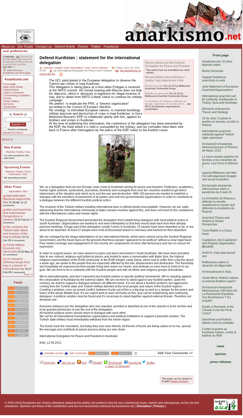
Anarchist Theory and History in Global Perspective (216, 221)
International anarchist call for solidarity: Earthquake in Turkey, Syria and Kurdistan (219, 99)
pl (8, 61)
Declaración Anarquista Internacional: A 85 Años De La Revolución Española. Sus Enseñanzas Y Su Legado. (219, 294)
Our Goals (25, 46)
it (30, 56)
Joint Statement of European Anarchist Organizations (220, 88)
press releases (220, 362)
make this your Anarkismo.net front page (17, 71)
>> (14, 67)
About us (8, 46)
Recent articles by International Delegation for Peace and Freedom (167, 64)
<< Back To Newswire (117, 366)
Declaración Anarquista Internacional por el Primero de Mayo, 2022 (220, 147)
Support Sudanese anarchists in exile (214, 79)
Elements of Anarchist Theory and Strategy (216, 110)
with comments (78, 353)
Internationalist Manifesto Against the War (17, 199)
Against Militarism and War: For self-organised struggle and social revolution (219, 176)
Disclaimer (144, 406)
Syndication (10, 106)
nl (29, 59)
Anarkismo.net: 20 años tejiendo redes (217, 63)
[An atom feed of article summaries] (18, 288)
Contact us (44, 46)
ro (15, 64)
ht (17, 61)
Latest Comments (13, 92)
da (10, 64)
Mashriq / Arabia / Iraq (18, 152)
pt (4, 59)
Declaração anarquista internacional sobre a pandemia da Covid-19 (217, 189)
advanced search (13, 132)
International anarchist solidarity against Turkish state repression (218, 134)
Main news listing (13, 86)
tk (8, 59)
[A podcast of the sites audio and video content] (18, 331)
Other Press (12, 187)
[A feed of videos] (18, 297)
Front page (9, 84)
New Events (12, 147)
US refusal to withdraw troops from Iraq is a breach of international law (16, 264)
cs (31, 61)
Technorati (115, 363)
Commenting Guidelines (17, 95)
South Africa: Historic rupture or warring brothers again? (220, 279)
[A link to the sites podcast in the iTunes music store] (18, 335)
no (24, 59)
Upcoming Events (17, 167)
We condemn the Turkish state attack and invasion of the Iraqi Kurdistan (15, 232)
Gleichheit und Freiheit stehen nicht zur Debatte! (218, 321)
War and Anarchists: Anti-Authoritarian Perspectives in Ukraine (17, 214)
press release (100, 67)
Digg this (49, 363)
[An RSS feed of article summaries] (18, 309)
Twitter (96, 46)
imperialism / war (80, 67)
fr (22, 56)
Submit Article (65, 46)
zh (26, 61)
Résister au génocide (156, 93)
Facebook (111, 46)
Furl (84, 363)
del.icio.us (68, 363)
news (220, 346)
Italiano (175, 381)
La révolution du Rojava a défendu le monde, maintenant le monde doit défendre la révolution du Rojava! (218, 205)
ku (21, 61)
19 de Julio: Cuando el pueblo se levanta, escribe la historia (220, 122)
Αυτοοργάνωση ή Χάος (216, 271)
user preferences (15, 51)
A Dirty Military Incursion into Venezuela (14, 248)
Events (83, 46)
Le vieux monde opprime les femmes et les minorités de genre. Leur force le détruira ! (220, 161)
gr (20, 59)
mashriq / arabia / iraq (56, 67)
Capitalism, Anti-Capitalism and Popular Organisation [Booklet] (219, 243)
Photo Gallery (11, 101)
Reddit (97, 363)
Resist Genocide (154, 85)
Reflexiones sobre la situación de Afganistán (217, 264)
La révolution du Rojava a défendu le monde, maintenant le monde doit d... (165, 102)
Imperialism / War (18, 174)
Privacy (159, 406)
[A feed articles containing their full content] (18, 314)
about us (7, 139)
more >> (28, 274)
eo (19, 64)
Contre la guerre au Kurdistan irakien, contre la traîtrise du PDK (219, 332)
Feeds (18, 282)
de (12, 61)
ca (5, 64)
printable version (53, 353)
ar (4, 61)
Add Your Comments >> (175, 353)
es (26, 56)
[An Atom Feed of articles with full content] (18, 292)
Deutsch (183, 381)
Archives (8, 103)
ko (24, 64)
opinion (220, 354)
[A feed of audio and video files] (18, 305)
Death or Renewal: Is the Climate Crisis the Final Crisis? (218, 310)
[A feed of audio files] (18, 301)
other (14, 59)
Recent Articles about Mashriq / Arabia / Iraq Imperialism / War (165, 79)
